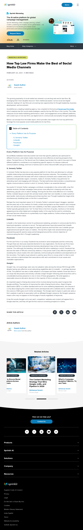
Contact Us (41, 422)
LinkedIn (16, 140)
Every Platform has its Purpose (24, 133)
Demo (67, 5)
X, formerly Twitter (20, 137)
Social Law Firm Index (66, 109)
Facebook (17, 143)
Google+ (16, 145)
